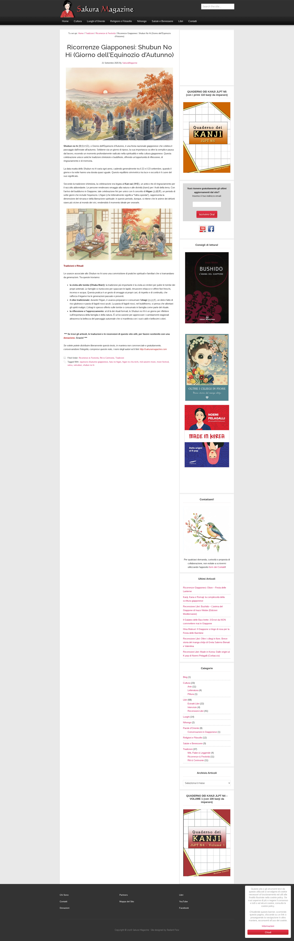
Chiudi (268, 932)
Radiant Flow (173, 930)
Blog (185, 677)
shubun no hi (88, 365)
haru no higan (115, 362)
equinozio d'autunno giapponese (94, 362)
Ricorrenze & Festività (89, 358)
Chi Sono (64, 895)
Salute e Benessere (193, 743)
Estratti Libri (193, 703)
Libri (185, 699)
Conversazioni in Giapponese (202, 732)
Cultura (186, 683)
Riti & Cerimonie (107, 358)
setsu (70, 365)
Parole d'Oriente (191, 728)
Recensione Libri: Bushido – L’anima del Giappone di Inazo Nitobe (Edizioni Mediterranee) (203, 610)
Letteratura (193, 690)
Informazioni (268, 926)
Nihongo (187, 722)
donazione (69, 337)
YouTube (183, 901)
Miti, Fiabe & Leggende (199, 752)
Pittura (191, 694)
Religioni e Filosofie (192, 737)
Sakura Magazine (99, 9)
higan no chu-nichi (130, 362)
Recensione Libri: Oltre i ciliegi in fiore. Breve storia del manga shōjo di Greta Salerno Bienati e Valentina (206, 642)
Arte (190, 686)
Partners (123, 895)
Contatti (63, 901)
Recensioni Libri (196, 711)
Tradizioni (119, 358)
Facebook (184, 908)
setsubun (78, 365)
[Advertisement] (207, 59)
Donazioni (64, 908)
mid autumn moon (148, 362)
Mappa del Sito (126, 901)
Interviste (192, 707)
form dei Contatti (217, 567)
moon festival (163, 362)
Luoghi (186, 716)
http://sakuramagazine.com (153, 349)
